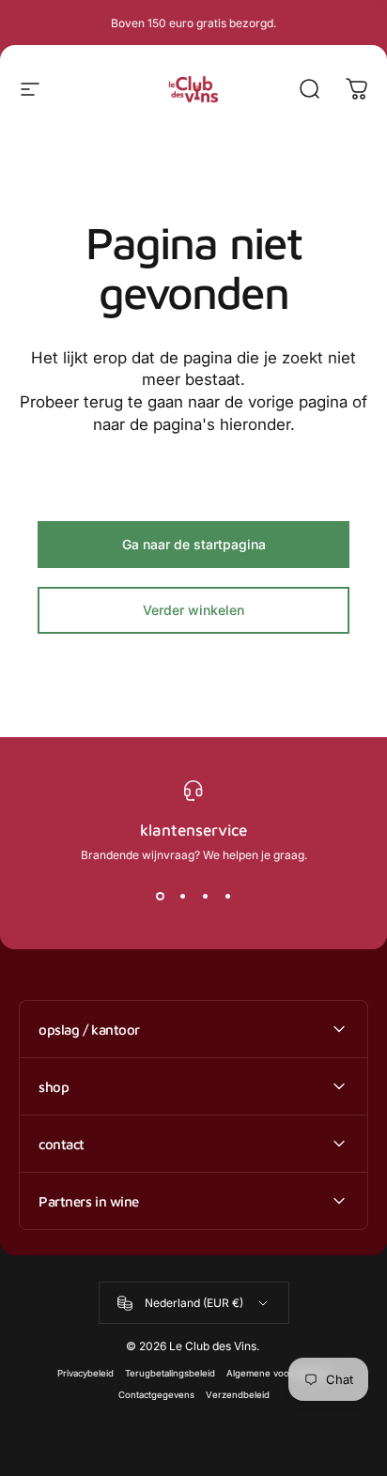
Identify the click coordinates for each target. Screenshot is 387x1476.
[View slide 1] (159, 895)
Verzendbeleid (238, 1395)
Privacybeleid (85, 1373)
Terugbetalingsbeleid (170, 1373)
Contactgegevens (156, 1395)
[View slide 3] (205, 895)
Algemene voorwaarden (278, 1373)
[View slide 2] (182, 895)
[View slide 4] (227, 895)
